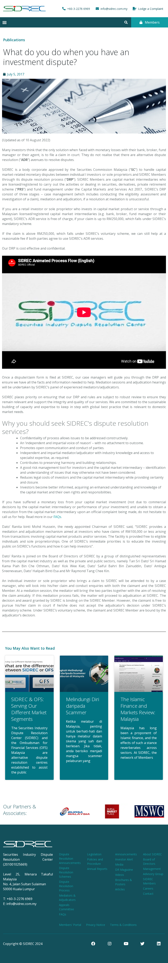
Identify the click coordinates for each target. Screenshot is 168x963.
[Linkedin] (159, 944)
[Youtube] (126, 944)
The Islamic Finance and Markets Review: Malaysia (137, 709)
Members (152, 22)
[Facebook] (93, 944)
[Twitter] (142, 944)
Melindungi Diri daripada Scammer (82, 706)
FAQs (57, 517)
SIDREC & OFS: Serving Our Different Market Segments (29, 709)
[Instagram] (109, 944)
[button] (4, 22)
